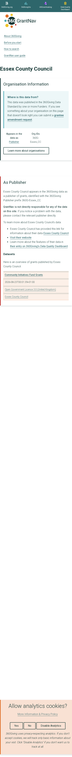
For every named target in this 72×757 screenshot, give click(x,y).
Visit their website (20, 237)
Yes (16, 725)
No (29, 725)
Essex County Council (56, 233)
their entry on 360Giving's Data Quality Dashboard (39, 246)
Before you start (12, 42)
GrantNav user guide (14, 55)
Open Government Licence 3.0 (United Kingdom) (30, 289)
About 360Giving (12, 36)
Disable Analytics (51, 725)
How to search (11, 49)
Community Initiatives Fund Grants (24, 275)
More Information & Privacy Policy (38, 714)
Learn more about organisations (26, 150)
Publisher (14, 141)
